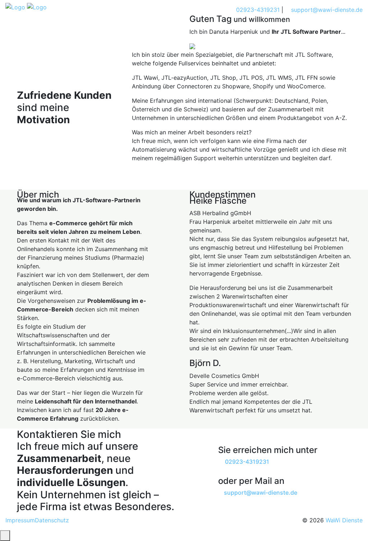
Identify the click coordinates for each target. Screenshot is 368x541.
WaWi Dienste (344, 520)
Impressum (20, 520)
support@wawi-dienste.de (326, 9)
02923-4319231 (257, 9)
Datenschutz (52, 520)
